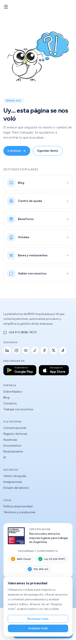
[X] (53, 350)
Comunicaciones (14, 428)
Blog (6, 397)
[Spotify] (35, 350)
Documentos (12, 445)
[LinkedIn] (7, 350)
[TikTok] (63, 350)
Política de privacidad (18, 506)
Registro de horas (15, 434)
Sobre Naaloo (12, 391)
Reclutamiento (13, 451)
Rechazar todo (38, 619)
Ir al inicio (14, 151)
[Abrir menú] (5, 6)
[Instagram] (16, 350)
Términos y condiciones (19, 512)
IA (4, 457)
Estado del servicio (16, 488)
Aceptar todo (38, 628)
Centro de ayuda (14, 476)
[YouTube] (26, 350)
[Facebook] (44, 350)
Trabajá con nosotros (18, 409)
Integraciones (12, 482)
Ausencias (10, 440)
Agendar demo (47, 151)
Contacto (10, 403)
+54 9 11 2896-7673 (22, 332)
